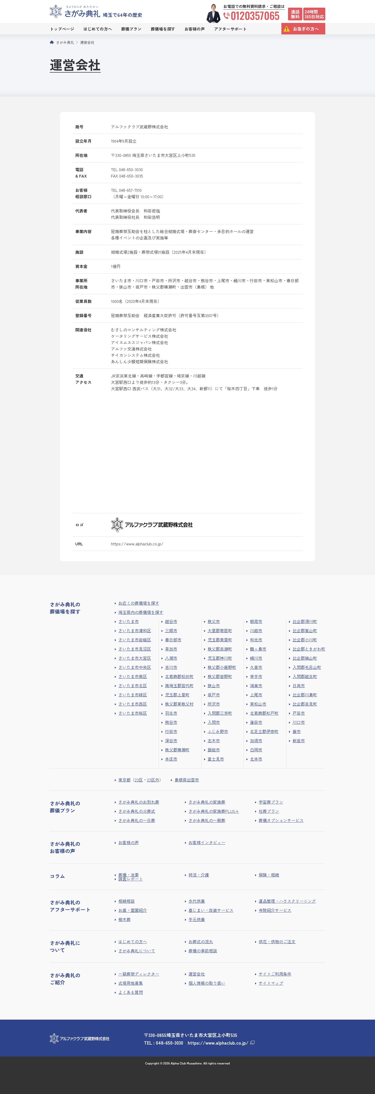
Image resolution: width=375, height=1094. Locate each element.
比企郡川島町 (305, 695)
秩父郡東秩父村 (179, 704)
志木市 (214, 740)
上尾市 (256, 695)
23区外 (153, 780)
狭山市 (214, 685)
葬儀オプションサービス (281, 820)
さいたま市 (128, 621)
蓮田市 (256, 722)
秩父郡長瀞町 (220, 649)
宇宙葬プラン (271, 802)
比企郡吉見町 (305, 704)
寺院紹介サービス (275, 910)
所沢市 (214, 704)
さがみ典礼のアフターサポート (70, 906)
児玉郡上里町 (177, 695)
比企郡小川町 (305, 640)
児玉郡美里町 (220, 640)
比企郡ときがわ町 (309, 649)
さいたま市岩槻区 (134, 640)
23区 (139, 780)
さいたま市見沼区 (134, 649)
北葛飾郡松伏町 (179, 676)
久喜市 (256, 667)
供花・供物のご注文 (277, 941)
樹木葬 (124, 919)
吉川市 (171, 667)
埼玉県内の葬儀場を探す (140, 612)
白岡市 (256, 750)
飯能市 (214, 750)
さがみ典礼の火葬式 (136, 811)
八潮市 (171, 658)
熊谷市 (171, 722)
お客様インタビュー (207, 842)
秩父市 (214, 621)
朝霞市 (256, 621)
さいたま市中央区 (134, 667)
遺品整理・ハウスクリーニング (287, 901)
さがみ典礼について (136, 951)
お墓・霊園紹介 (132, 910)
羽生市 (171, 713)
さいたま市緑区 (132, 695)
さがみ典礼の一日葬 (136, 820)
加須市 (256, 740)
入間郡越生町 (305, 676)
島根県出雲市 (186, 780)
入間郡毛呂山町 (307, 667)
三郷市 (171, 630)
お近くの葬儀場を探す (138, 603)
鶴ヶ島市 (258, 649)
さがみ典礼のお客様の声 (65, 847)
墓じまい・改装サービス (211, 910)
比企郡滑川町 (305, 621)
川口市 (299, 722)
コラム (57, 876)
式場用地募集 (130, 983)
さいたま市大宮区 (134, 658)
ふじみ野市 (218, 731)
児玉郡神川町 (220, 658)
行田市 (171, 731)
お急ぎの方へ (306, 28)
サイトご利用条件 (275, 974)
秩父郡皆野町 (220, 676)
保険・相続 (269, 875)
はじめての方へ (132, 941)
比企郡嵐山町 (305, 630)
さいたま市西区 (132, 704)
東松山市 (258, 704)
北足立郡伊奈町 (264, 731)
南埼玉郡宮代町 (179, 685)
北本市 (256, 759)
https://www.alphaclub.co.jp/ (137, 544)
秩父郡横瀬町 (177, 750)
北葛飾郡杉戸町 (264, 713)
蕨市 (297, 731)
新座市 (299, 740)
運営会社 (87, 42)
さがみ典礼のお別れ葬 (138, 802)
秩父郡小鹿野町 (222, 667)
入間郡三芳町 (220, 713)
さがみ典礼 (65, 42)
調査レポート (130, 879)
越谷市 (171, 621)
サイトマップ (271, 983)
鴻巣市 (256, 685)
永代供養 (197, 901)
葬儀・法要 (128, 875)
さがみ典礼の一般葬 (207, 820)
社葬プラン (269, 811)
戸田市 (299, 713)
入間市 (214, 722)
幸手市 (256, 676)
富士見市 (216, 759)
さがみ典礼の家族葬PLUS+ (214, 811)
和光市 (256, 640)
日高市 (299, 685)
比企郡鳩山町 (305, 658)
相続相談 (126, 901)
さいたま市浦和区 (134, 630)
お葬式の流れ (201, 941)
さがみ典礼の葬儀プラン (65, 807)
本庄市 (171, 759)
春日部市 (173, 640)
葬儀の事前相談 (203, 951)
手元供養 (197, 919)
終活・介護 (199, 875)
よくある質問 (130, 992)
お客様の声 (128, 842)
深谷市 (171, 740)
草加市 (171, 649)
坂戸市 (214, 695)
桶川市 (256, 658)
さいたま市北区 (132, 685)
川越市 (256, 630)
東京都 (124, 780)
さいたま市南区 (132, 676)
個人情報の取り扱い (207, 983)
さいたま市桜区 (132, 713)
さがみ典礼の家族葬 (207, 802)
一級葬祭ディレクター (138, 974)
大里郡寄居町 (220, 630)
